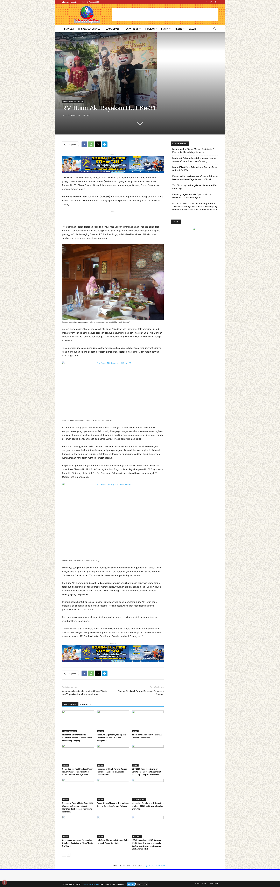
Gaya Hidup (132, 28)
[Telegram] (104, 144)
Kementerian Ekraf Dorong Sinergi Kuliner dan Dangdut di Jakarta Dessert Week (112, 772)
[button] (214, 29)
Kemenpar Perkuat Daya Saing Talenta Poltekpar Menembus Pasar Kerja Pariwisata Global (195, 178)
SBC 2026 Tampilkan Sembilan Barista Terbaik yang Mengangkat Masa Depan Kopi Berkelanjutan (146, 772)
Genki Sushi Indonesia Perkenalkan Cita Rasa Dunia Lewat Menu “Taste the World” (77, 843)
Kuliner (92, 37)
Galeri (192, 28)
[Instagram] (211, 2)
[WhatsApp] (91, 144)
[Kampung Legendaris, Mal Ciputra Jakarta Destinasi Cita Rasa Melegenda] (113, 721)
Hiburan (150, 28)
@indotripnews (156, 865)
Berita (164, 28)
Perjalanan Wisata (89, 28)
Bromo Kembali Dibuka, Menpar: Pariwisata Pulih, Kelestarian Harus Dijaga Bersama (195, 150)
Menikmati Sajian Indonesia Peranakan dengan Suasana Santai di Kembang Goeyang (77, 738)
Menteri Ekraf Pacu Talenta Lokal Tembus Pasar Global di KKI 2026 (195, 169)
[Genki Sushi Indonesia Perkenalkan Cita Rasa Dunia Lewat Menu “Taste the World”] (78, 827)
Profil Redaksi (200, 883)
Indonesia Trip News (91, 884)
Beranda (69, 28)
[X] (216, 2)
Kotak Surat (213, 883)
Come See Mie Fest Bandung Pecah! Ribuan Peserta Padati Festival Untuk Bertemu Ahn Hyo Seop (77, 772)
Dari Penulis (85, 704)
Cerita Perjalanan (139, 799)
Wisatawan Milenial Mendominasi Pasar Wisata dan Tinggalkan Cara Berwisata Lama (84, 693)
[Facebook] (206, 2)
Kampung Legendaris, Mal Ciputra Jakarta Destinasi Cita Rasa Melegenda (111, 738)
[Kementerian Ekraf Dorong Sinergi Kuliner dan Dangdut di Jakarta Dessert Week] (113, 756)
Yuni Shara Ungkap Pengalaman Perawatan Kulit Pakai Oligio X (194, 187)
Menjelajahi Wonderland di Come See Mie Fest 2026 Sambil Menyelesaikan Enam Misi (147, 806)
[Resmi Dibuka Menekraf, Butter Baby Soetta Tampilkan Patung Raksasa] (113, 790)
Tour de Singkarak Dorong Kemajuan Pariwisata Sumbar (141, 693)
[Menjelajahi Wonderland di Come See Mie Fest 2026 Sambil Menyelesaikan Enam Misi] (148, 790)
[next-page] (68, 855)
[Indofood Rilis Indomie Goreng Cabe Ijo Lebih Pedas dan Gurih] (113, 827)
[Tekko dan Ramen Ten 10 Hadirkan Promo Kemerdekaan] (148, 721)
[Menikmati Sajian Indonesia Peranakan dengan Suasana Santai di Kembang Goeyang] (78, 721)
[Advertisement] (165, 14)
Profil (178, 28)
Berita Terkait (70, 704)
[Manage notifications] (4, 882)
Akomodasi (112, 28)
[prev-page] (64, 855)
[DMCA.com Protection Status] (136, 884)
